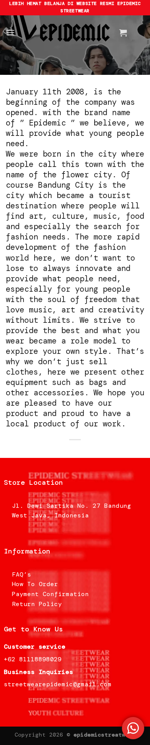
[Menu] (10, 32)
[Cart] (123, 32)
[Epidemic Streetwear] (75, 32)
